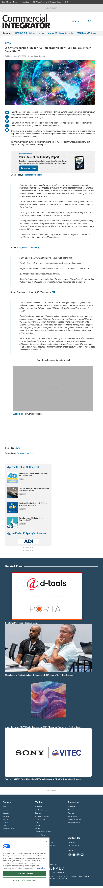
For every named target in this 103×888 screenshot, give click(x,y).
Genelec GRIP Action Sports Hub (60, 33)
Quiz (32, 453)
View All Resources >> (75, 822)
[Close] (46, 841)
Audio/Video (39, 807)
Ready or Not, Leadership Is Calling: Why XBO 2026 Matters (33, 504)
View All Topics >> (41, 835)
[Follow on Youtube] (82, 854)
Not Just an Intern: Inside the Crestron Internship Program (34, 489)
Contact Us (71, 842)
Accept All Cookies (24, 873)
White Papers (72, 810)
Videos (5, 825)
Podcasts (6, 816)
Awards (5, 819)
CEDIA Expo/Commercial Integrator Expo (47, 2)
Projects (5, 822)
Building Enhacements (42, 810)
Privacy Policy (40, 868)
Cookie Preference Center (24, 880)
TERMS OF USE (50, 878)
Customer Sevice (73, 845)
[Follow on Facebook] (73, 854)
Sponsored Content (9, 829)
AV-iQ (66, 2)
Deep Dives (71, 807)
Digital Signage (40, 819)
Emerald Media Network (10, 2)
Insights (22, 494)
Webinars (71, 813)
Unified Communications (43, 832)
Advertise (25, 2)
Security (37, 829)
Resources (6, 813)
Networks (38, 825)
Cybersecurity (23, 453)
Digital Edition (72, 816)
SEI (53, 292)
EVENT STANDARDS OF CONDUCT (65, 876)
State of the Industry (74, 819)
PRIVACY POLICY (62, 878)
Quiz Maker (18, 414)
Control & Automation (42, 816)
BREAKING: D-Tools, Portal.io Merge (29, 33)
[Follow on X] (69, 854)
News (8, 43)
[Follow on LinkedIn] (78, 854)
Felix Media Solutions (32, 175)
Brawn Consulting (30, 247)
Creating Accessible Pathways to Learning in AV (31, 519)
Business (38, 813)
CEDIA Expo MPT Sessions (87, 33)
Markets (37, 822)
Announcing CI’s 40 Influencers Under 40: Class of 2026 (33, 474)
